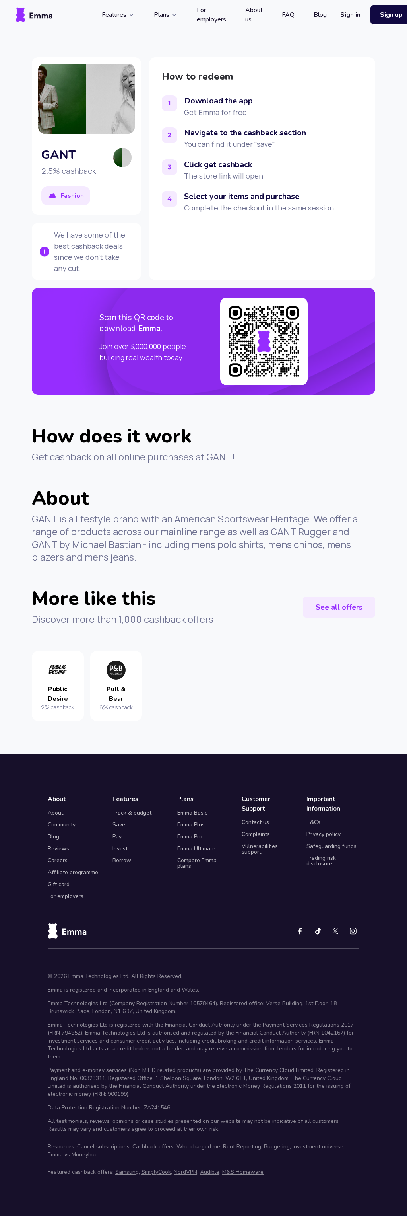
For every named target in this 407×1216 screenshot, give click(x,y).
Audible (209, 1172)
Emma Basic (192, 813)
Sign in (350, 14)
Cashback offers (153, 1146)
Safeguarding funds (331, 846)
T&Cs (313, 822)
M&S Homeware (243, 1172)
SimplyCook (156, 1172)
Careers (58, 860)
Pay (117, 836)
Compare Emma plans (197, 863)
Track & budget (131, 813)
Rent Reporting (242, 1146)
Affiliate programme (73, 872)
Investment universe (318, 1146)
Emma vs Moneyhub (73, 1154)
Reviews (58, 848)
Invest (120, 848)
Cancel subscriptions (103, 1146)
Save (118, 824)
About (55, 813)
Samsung (127, 1172)
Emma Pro (189, 836)
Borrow (121, 860)
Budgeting (277, 1146)
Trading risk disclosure (321, 860)
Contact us (255, 822)
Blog (320, 14)
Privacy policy (323, 834)
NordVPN (185, 1172)
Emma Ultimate (196, 848)
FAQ (288, 14)
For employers (211, 15)
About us (254, 15)
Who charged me (198, 1146)
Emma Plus (191, 824)
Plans (161, 14)
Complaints (256, 834)
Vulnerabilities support (260, 848)
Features (114, 14)
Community (62, 824)
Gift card (59, 884)
